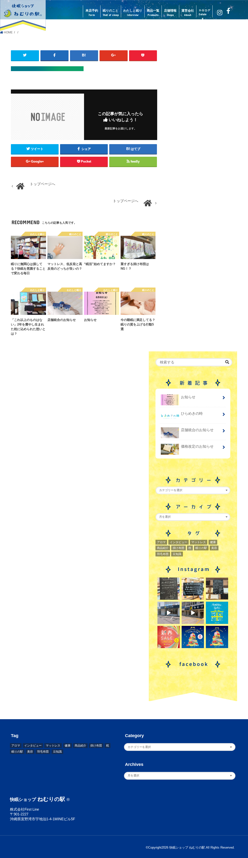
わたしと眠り (132, 12)
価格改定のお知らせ (197, 446)
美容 (214, 548)
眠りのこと (111, 12)
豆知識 (177, 554)
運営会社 (187, 12)
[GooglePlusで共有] (114, 55)
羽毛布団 (163, 554)
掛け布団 (178, 548)
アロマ (161, 542)
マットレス (198, 542)
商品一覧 (153, 12)
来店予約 (91, 12)
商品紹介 (163, 548)
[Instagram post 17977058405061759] (168, 613)
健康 (213, 542)
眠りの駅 (201, 548)
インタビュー (178, 542)
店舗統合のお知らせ (197, 430)
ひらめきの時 (192, 413)
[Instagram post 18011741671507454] (193, 613)
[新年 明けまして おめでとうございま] (168, 637)
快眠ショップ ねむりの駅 (187, 847)
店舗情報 (170, 12)
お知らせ (188, 397)
